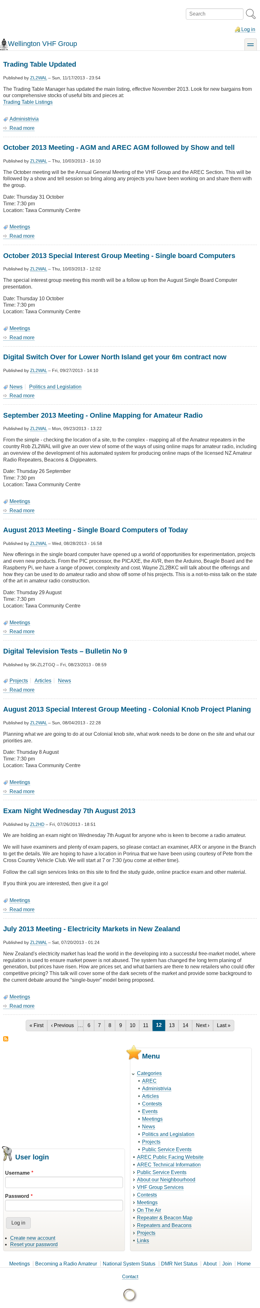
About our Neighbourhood (166, 1179)
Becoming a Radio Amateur (66, 1263)
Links (143, 1240)
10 (134, 1025)
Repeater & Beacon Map (164, 1217)
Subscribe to (5, 1038)
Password (17, 1196)
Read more (22, 128)
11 (147, 1025)
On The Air (149, 1210)
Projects (19, 680)
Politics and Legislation (55, 386)
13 (173, 1025)
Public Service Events (167, 1149)
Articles (43, 680)
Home (244, 1263)
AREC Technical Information (169, 1164)
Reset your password (34, 1244)
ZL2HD (37, 824)
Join (227, 1263)
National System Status (129, 1263)
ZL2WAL (38, 77)
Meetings (20, 226)
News (16, 386)
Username (17, 1173)
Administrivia (24, 119)
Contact (130, 1276)
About (210, 1263)
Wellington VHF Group (42, 44)
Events (150, 1111)
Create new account (32, 1238)
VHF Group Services (160, 1187)
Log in (248, 29)
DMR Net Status (179, 1263)
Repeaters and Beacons (164, 1225)
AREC (149, 1081)
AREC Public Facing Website (170, 1157)
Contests (152, 1103)
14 (187, 1025)
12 (160, 1025)
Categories (149, 1073)
